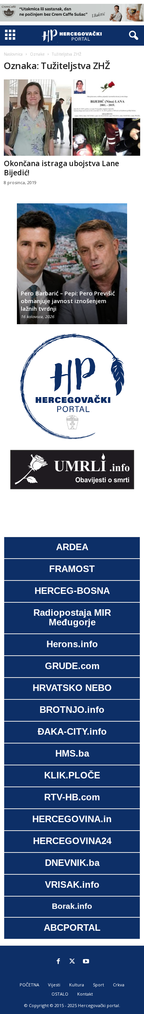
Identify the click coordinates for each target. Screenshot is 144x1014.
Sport (98, 985)
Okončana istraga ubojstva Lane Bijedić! (61, 168)
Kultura (76, 985)
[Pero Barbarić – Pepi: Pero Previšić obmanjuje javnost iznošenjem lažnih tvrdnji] (72, 267)
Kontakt (85, 994)
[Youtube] (86, 961)
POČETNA (29, 985)
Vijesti (54, 985)
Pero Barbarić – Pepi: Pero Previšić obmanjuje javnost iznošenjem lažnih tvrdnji (68, 300)
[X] (72, 961)
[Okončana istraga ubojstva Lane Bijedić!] (72, 117)
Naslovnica (13, 54)
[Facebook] (58, 961)
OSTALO (59, 994)
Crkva (118, 985)
